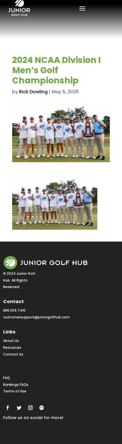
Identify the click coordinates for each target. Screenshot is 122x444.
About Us (11, 340)
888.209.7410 (14, 310)
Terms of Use (14, 391)
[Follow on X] (19, 407)
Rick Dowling (33, 91)
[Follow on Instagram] (30, 407)
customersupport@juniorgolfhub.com (36, 317)
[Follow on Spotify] (41, 407)
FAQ (6, 377)
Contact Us (13, 354)
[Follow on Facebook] (7, 407)
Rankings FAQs (15, 384)
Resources (12, 347)
